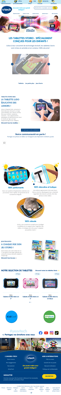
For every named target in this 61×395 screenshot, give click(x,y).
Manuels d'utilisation (50, 366)
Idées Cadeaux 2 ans (47, 389)
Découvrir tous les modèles (9, 123)
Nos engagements (11, 362)
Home (27, 17)
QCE (36, 388)
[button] (11, 149)
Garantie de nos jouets (50, 362)
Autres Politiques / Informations (23, 389)
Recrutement (10, 366)
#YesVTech (11, 369)
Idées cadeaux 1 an (41, 389)
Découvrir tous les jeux (8, 258)
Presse (3, 388)
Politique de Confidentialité (50, 369)
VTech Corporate (31, 388)
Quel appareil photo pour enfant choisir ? (56, 389)
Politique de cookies (15, 389)
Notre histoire (11, 359)
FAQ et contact (50, 359)
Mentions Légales (9, 388)
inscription (49, 376)
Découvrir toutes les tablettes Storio (46, 270)
